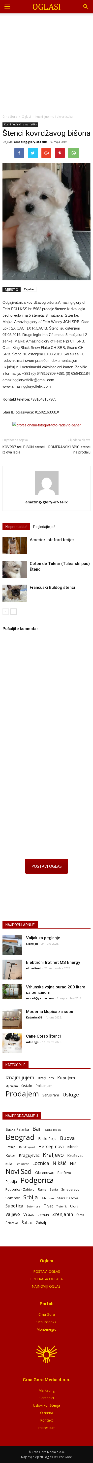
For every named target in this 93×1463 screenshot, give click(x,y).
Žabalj (41, 1222)
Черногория (46, 1321)
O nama (46, 1412)
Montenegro (46, 1329)
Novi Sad (18, 1171)
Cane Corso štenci (43, 1036)
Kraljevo (53, 1154)
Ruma (42, 1189)
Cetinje (10, 1147)
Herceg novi (51, 1146)
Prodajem (22, 1093)
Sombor (12, 1197)
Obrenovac (44, 1172)
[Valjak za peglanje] (12, 945)
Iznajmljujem (19, 1077)
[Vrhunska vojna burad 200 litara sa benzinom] (12, 991)
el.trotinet (33, 968)
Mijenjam (11, 1086)
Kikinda (73, 1146)
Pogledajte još (44, 527)
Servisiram (50, 1095)
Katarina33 (34, 1017)
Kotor (10, 1155)
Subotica (14, 1205)
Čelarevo (11, 1223)
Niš (73, 1163)
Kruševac (75, 1155)
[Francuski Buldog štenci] (14, 593)
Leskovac (22, 1164)
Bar (36, 1128)
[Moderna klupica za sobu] (12, 1019)
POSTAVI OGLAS (46, 866)
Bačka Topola (53, 1129)
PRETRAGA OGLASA (46, 1278)
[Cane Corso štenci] (12, 1043)
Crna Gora (46, 1314)
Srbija (30, 1197)
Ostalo (26, 1085)
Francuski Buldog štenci (52, 587)
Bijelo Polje (47, 1138)
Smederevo (70, 1189)
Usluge (70, 1094)
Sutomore (33, 1206)
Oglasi (26, 116)
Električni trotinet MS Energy (53, 962)
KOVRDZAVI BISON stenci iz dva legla (23, 449)
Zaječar (29, 289)
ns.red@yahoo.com (40, 998)
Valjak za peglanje (43, 937)
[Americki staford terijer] (14, 545)
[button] (86, 6)
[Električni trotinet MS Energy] (12, 969)
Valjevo (12, 1214)
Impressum (46, 1427)
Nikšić (59, 1163)
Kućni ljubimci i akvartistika (20, 124)
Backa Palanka (17, 1129)
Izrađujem (46, 1078)
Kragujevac (29, 1155)
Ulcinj (74, 1206)
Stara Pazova (67, 1198)
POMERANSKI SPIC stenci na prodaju (69, 449)
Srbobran (47, 1198)
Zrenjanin (62, 1214)
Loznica (40, 1163)
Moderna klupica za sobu (49, 1011)
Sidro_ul (32, 943)
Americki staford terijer (52, 539)
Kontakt (46, 1420)
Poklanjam (44, 1085)
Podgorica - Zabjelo (19, 1189)
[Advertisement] (46, 62)
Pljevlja (11, 1181)
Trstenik (62, 1206)
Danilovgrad (27, 1147)
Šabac (27, 1222)
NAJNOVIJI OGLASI (47, 1286)
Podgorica (37, 1180)
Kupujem (66, 1078)
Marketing (46, 1390)
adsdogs (32, 1042)
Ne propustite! (16, 527)
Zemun (43, 1214)
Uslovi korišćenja (46, 1405)
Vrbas (28, 1214)
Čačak (80, 1215)
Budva (67, 1138)
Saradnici (46, 1397)
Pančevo (64, 1172)
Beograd (20, 1137)
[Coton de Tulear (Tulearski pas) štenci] (14, 569)
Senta (54, 1189)
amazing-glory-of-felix (30, 142)
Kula (8, 1164)
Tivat (48, 1206)
